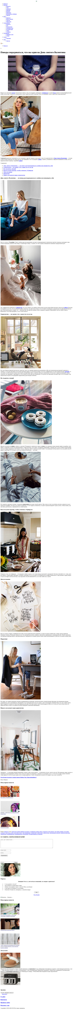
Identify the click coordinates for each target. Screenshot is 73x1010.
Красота (5, 5)
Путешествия (9, 29)
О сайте (3, 996)
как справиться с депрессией (30, 833)
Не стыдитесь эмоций (9, 169)
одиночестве (19, 307)
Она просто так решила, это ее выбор (14, 888)
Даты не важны (7, 172)
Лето (4, 39)
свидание (67, 371)
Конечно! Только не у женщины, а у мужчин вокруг (18, 889)
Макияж (8, 10)
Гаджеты (8, 32)
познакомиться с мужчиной (21, 834)
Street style (8, 21)
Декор (7, 30)
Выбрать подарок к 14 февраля (28, 831)
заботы (66, 307)
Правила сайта (5, 1002)
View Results (36, 894)
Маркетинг (6, 173)
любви (39, 159)
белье (54, 92)
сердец (13, 92)
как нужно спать (9, 833)
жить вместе (51, 831)
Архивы (3, 992)
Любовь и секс (9, 34)
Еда (7, 25)
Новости (5, 3)
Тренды (8, 15)
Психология (9, 26)
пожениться (3, 834)
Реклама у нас (5, 1005)
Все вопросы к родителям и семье (13, 885)
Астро (4, 37)
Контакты (4, 999)
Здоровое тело (9, 28)
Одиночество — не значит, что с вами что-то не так (18, 167)
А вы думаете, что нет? (10, 884)
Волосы (8, 11)
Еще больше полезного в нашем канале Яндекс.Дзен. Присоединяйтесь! (19, 777)
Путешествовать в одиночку (35, 834)
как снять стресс (18, 833)
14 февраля (45, 92)
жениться (45, 831)
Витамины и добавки (11, 14)
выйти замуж (39, 831)
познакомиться (10, 834)
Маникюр (8, 12)
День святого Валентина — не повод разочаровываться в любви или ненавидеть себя (28, 165)
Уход (7, 7)
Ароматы (8, 8)
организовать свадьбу (55, 833)
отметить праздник (65, 833)
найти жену (40, 833)
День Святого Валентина (60, 158)
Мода (4, 16)
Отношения (6, 33)
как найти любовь (59, 831)
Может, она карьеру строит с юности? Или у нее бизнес (18, 887)
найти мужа (46, 833)
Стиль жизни (6, 23)
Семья (7, 35)
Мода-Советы (9, 19)
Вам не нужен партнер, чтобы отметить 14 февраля (18, 170)
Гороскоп (8, 38)
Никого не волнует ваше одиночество (14, 175)
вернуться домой (16, 831)
